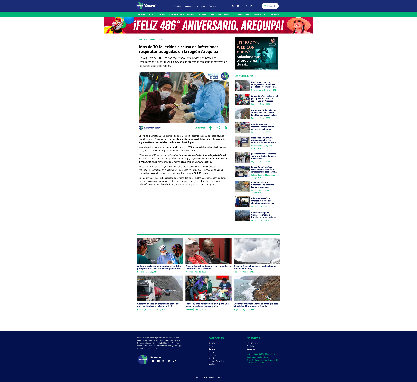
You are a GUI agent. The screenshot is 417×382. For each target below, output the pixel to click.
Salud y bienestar (271, 14)
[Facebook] (233, 6)
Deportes (202, 14)
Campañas (189, 6)
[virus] (256, 69)
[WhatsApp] (218, 127)
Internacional (215, 14)
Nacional (191, 14)
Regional (142, 14)
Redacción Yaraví (152, 127)
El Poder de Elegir (176, 14)
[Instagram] (242, 6)
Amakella (250, 346)
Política (162, 14)
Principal (177, 6)
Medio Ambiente (244, 14)
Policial (152, 14)
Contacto (213, 6)
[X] (226, 127)
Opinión (257, 14)
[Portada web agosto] (208, 33)
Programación (252, 343)
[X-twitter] (246, 6)
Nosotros (201, 6)
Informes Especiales (215, 361)
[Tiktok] (251, 6)
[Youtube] (238, 6)
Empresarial (229, 14)
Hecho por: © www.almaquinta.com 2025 (208, 377)
